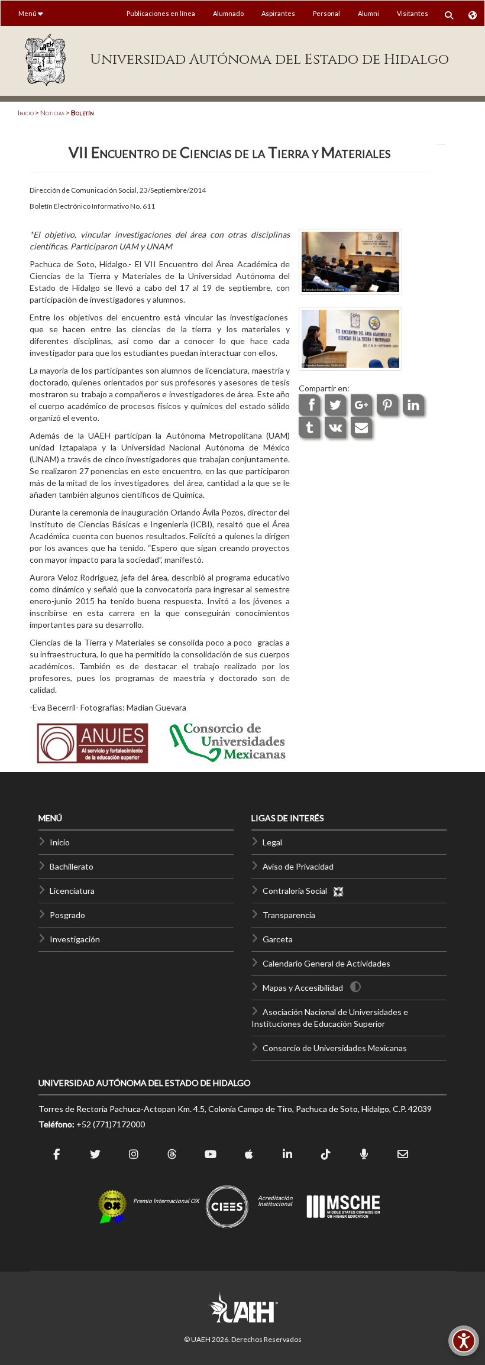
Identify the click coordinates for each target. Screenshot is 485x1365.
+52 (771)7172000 (110, 1124)
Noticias (52, 112)
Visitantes (412, 13)
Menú (28, 13)
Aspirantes (278, 13)
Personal (326, 13)
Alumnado (228, 13)
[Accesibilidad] (463, 1340)
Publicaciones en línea (161, 13)
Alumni (368, 13)
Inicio (26, 112)
